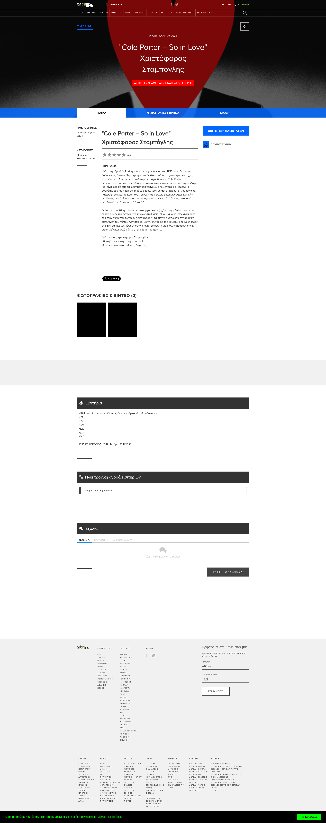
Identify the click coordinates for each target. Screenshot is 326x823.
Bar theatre (107, 796)
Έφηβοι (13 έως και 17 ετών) (154, 805)
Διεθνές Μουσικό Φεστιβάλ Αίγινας (225, 786)
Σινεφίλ (82, 796)
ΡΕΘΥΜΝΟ (125, 676)
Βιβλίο (171, 774)
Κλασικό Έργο (107, 790)
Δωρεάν (153, 13)
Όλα (81, 13)
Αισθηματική (85, 774)
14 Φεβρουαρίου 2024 (163, 35)
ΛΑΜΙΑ (123, 706)
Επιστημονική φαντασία (86, 781)
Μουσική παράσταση (106, 775)
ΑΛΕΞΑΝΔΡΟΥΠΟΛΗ (129, 731)
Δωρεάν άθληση (197, 785)
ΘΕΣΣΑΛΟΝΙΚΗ (127, 657)
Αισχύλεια (216, 772)
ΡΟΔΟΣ (123, 694)
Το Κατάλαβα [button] (309, 817)
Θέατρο (103, 13)
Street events (175, 782)
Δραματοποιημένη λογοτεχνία (110, 783)
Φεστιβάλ (166, 13)
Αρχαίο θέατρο (108, 793)
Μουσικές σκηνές (129, 791)
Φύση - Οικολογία (173, 778)
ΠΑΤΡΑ (123, 660)
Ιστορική (83, 793)
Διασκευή (105, 780)
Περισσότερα (203, 13)
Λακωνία (124, 737)
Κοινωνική (84, 766)
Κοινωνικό (106, 766)
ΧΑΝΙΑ (123, 667)
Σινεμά (91, 13)
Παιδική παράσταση (151, 773)
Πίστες (127, 801)
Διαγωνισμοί (196, 764)
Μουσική (116, 13)
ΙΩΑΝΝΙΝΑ (125, 679)
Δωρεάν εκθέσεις (198, 777)
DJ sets (128, 788)
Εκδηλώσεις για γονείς (176, 786)
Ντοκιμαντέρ (85, 798)
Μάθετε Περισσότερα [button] (109, 816)
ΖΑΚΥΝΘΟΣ (125, 719)
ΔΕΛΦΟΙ (124, 725)
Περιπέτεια (84, 769)
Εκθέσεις (102, 682)
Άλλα (81, 801)
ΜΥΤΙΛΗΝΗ (125, 700)
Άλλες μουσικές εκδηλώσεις (132, 797)
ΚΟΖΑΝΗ (124, 697)
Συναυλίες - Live (86, 158)
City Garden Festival (222, 780)
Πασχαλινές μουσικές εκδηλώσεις (130, 769)
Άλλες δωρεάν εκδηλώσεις (196, 789)
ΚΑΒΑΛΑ (124, 685)
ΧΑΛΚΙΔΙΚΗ (125, 682)
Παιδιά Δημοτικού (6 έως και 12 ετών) (154, 798)
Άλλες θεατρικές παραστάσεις (109, 799)
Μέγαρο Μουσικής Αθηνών (98, 491)
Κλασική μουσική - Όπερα (133, 775)
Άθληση (101, 685)
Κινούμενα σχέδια (84, 789)
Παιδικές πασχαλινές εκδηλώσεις (152, 766)
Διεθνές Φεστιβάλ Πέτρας (224, 769)
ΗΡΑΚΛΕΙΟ (125, 664)
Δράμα (103, 769)
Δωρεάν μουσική (198, 772)
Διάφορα (140, 13)
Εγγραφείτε (215, 692)
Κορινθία (125, 734)
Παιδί (128, 13)
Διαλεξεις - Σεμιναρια (173, 770)
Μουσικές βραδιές (129, 783)
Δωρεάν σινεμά (197, 766)
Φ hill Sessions (219, 777)
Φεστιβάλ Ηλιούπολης (223, 782)
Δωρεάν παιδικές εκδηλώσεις (198, 781)
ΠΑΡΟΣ (123, 715)
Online (124, 740)
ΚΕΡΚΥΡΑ (124, 691)
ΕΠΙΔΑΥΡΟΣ (125, 722)
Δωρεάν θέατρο (197, 769)
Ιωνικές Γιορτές (219, 790)
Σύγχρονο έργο (108, 788)
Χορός (100, 688)
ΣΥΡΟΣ (123, 712)
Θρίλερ (82, 772)
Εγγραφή (243, 4)
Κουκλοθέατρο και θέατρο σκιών (154, 779)
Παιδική (82, 785)
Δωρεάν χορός (197, 774)
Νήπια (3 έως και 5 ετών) (155, 791)
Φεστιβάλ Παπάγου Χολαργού (227, 774)
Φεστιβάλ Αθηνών (221, 764)
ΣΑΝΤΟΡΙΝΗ (126, 703)
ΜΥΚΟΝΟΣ (125, 709)
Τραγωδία (105, 772)
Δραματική (84, 777)
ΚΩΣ (122, 728)
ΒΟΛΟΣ (123, 673)
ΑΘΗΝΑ (123, 654)
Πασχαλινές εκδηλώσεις (174, 765)
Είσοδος (227, 4)
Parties (128, 780)
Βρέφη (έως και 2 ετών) (155, 786)
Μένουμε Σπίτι (185, 13)
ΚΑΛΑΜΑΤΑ (125, 688)
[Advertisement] (251, 263)
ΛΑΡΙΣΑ (123, 670)
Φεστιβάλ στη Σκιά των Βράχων (227, 766)
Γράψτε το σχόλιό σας (228, 572)
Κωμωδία (83, 764)
